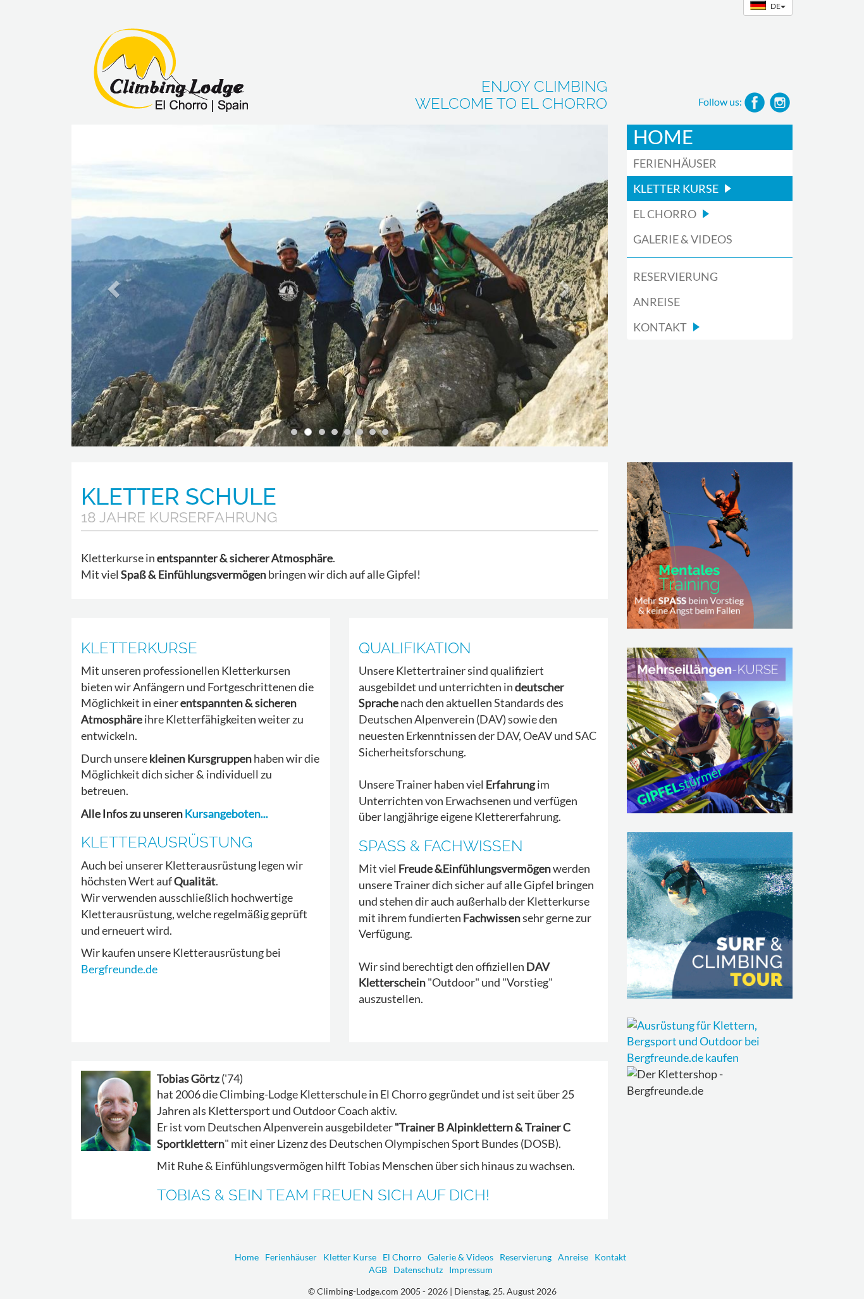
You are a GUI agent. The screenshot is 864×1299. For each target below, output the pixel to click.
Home (663, 137)
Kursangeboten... (226, 813)
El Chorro (402, 1257)
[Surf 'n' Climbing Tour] (710, 915)
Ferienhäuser (675, 163)
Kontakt (610, 1257)
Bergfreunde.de (119, 969)
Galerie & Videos (682, 239)
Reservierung (675, 276)
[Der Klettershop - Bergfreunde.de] (710, 1042)
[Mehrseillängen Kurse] (710, 731)
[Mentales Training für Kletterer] (710, 545)
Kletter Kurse (349, 1257)
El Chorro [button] (664, 214)
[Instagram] (780, 101)
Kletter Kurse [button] (676, 188)
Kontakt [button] (660, 327)
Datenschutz (418, 1269)
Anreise (656, 302)
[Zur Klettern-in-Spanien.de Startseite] (160, 66)
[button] (111, 285)
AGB (378, 1269)
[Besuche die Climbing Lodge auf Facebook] (754, 101)
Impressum (471, 1269)
